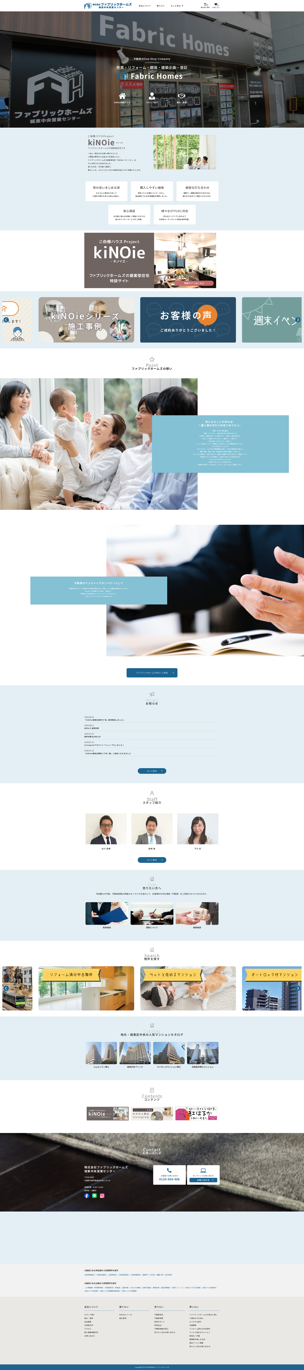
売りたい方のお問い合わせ (164, 1332)
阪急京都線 (165, 1287)
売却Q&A (158, 1325)
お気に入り (216, 6)
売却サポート (159, 1322)
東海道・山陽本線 (121, 1287)
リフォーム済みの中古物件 (199, 1329)
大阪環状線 (109, 1287)
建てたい (161, 5)
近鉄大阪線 (146, 1287)
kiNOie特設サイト (122, 102)
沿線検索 (192, 1325)
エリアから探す (195, 1322)
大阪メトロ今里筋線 (129, 1291)
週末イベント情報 (196, 1343)
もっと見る (176, 5)
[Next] (297, 319)
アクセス (87, 1329)
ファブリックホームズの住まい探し (203, 1314)
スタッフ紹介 (152, 102)
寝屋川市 (160, 1275)
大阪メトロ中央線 (91, 1291)
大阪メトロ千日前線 (192, 1287)
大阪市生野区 (101, 1275)
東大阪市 (168, 1275)
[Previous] (6, 319)
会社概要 (87, 1322)
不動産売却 (158, 1314)
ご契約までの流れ (196, 1318)
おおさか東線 (135, 1287)
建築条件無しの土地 (197, 1339)
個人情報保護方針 (91, 1332)
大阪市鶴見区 (136, 1275)
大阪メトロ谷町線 (209, 1287)
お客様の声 (88, 1325)
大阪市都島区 (89, 1275)
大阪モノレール (177, 1287)
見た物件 (205, 6)
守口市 (152, 1275)
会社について (145, 5)
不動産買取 (158, 1318)
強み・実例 (182, 102)
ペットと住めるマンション (199, 1332)
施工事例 (122, 1318)
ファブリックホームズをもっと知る (152, 672)
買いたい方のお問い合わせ (199, 1346)
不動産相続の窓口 (161, 1329)
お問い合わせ (203, 1180)
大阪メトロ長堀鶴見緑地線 (110, 1291)
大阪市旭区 (112, 1275)
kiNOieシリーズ (125, 1314)
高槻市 (145, 1275)
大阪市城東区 (124, 1275)
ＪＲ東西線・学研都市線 (93, 1287)
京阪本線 (156, 1287)
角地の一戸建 (194, 1336)
